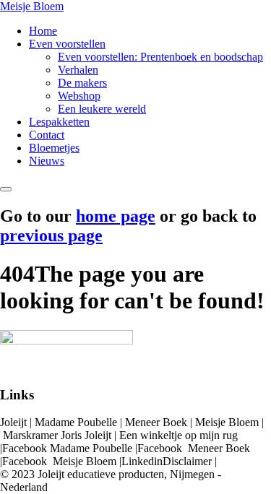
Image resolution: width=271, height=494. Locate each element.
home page (115, 216)
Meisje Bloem (32, 6)
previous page (51, 235)
